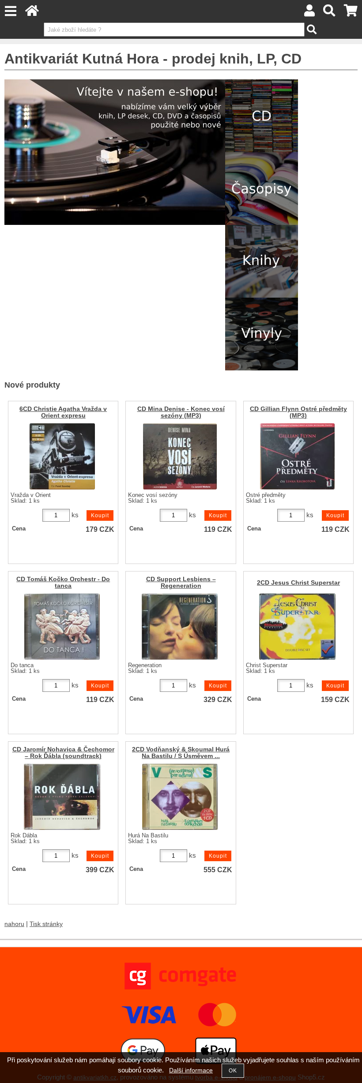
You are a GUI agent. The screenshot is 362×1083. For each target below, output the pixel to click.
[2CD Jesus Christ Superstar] (297, 627)
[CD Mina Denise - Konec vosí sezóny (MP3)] (180, 456)
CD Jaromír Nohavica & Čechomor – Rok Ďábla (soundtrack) (63, 752)
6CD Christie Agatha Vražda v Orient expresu (63, 412)
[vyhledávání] (329, 13)
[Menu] (10, 11)
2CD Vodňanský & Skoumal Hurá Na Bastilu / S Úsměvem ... (181, 752)
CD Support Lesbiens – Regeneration (181, 582)
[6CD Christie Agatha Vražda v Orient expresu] (62, 456)
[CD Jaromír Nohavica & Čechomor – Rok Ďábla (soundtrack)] (62, 797)
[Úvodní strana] (32, 13)
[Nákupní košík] (350, 13)
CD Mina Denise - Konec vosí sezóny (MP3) (181, 412)
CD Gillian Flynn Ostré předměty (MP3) (298, 412)
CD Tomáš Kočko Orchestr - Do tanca (63, 582)
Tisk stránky (46, 924)
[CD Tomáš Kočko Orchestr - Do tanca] (62, 627)
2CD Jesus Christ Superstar (298, 582)
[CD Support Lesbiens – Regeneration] (180, 627)
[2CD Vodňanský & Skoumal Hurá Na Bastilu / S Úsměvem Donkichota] (180, 797)
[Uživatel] (309, 13)
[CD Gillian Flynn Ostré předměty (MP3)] (297, 456)
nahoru (14, 924)
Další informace (191, 1070)
